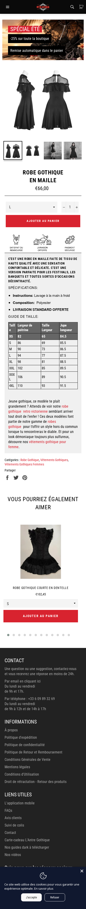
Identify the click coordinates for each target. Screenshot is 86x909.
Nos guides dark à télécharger (27, 847)
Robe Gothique (29, 460)
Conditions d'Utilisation (22, 774)
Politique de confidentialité (25, 745)
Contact (10, 832)
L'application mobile (20, 803)
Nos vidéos (13, 855)
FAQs (8, 810)
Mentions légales (17, 767)
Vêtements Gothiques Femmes (24, 464)
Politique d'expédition (21, 737)
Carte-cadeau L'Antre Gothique (27, 840)
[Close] (82, 871)
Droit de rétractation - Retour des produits (36, 782)
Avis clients (13, 818)
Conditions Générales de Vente (27, 759)
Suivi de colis (14, 825)
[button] (8, 635)
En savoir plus (43, 888)
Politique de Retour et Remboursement (33, 752)
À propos (11, 730)
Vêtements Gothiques (54, 460)
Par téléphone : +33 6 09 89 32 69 (30, 699)
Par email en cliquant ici (23, 681)
